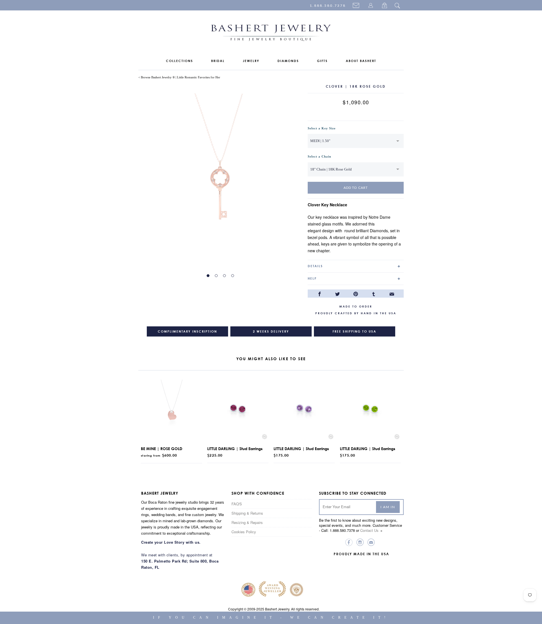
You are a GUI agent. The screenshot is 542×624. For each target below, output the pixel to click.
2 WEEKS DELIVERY (271, 331)
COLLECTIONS (179, 61)
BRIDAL (218, 61)
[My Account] (371, 5)
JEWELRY (251, 61)
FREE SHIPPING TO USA (354, 331)
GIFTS (322, 61)
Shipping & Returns (247, 513)
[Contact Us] (357, 5)
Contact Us (371, 530)
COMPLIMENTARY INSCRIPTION (187, 331)
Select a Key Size (322, 128)
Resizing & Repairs (247, 522)
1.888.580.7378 (328, 5)
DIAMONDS (288, 61)
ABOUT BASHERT (361, 61)
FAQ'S (236, 503)
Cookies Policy (243, 531)
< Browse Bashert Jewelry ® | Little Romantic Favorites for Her (179, 77)
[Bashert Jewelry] (271, 34)
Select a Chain (319, 156)
